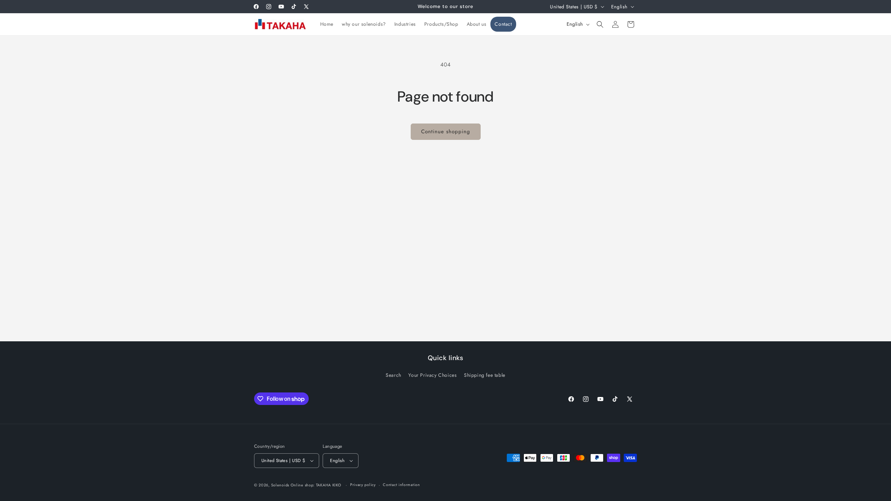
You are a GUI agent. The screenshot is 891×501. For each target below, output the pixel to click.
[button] (600, 24)
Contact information (401, 484)
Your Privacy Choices (432, 375)
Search (393, 375)
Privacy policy (363, 484)
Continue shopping (445, 131)
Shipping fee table (484, 375)
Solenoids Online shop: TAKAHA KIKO (306, 485)
